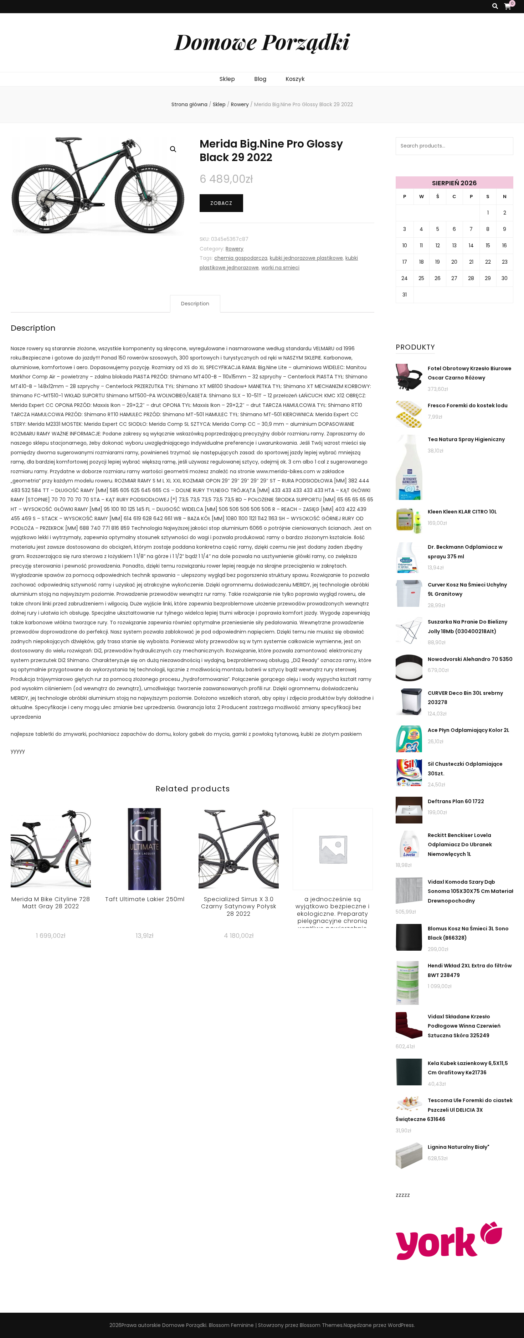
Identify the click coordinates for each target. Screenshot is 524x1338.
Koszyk (295, 79)
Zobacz (221, 203)
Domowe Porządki (262, 41)
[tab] (195, 303)
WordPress (401, 1325)
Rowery (234, 248)
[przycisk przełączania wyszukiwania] (495, 6)
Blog (260, 79)
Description (195, 303)
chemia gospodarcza (240, 258)
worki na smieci (280, 267)
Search (504, 146)
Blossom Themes (321, 1325)
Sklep (227, 79)
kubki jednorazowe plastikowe (306, 258)
